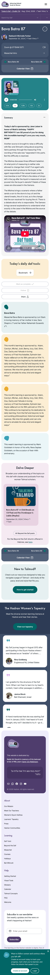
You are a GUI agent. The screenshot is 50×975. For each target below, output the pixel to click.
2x (39, 105)
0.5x (7, 105)
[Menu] (44, 99)
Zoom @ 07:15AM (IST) (14, 47)
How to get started (25, 589)
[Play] (6, 100)
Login (35, 971)
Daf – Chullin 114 (10, 11)
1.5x (31, 105)
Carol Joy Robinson (30, 762)
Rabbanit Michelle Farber (20, 36)
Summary (8, 117)
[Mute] (35, 99)
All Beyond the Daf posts (25, 533)
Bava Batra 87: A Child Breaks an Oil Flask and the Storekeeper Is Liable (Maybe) (20, 512)
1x (15, 105)
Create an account (20, 971)
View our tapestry (25, 626)
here (30, 542)
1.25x (23, 105)
